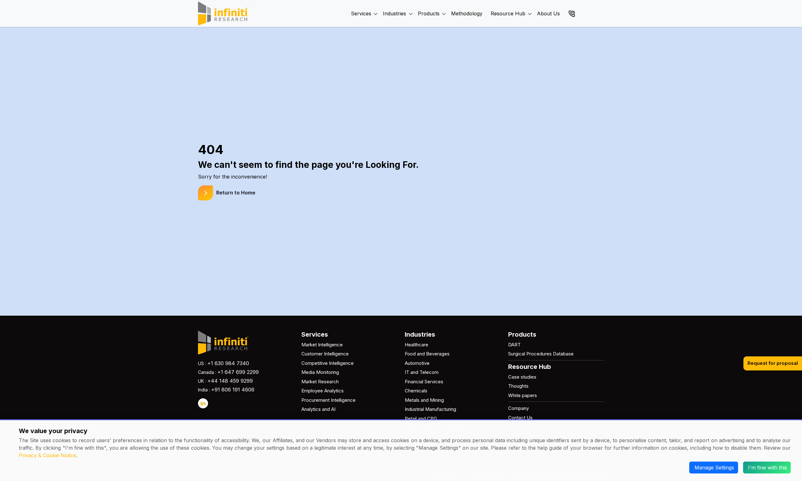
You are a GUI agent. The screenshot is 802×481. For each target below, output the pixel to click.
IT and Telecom (422, 372)
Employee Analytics (322, 391)
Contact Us (520, 418)
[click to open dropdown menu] (375, 6)
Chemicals (416, 391)
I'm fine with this (767, 467)
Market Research (320, 382)
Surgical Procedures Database (541, 354)
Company (518, 408)
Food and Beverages (427, 354)
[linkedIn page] (203, 403)
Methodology (466, 13)
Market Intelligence (322, 345)
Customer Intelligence (325, 354)
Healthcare (416, 345)
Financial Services (424, 382)
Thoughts (518, 386)
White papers (522, 395)
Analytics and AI (318, 409)
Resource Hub (508, 13)
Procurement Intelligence (328, 400)
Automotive (417, 363)
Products (429, 13)
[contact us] (571, 13)
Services (361, 13)
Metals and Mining (424, 400)
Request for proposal (772, 363)
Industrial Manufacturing (430, 409)
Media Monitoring (320, 372)
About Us (548, 13)
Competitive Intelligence (327, 363)
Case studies (522, 377)
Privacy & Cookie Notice (47, 455)
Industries (394, 13)
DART (514, 345)
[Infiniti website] (223, 13)
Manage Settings (714, 467)
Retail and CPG (421, 419)
